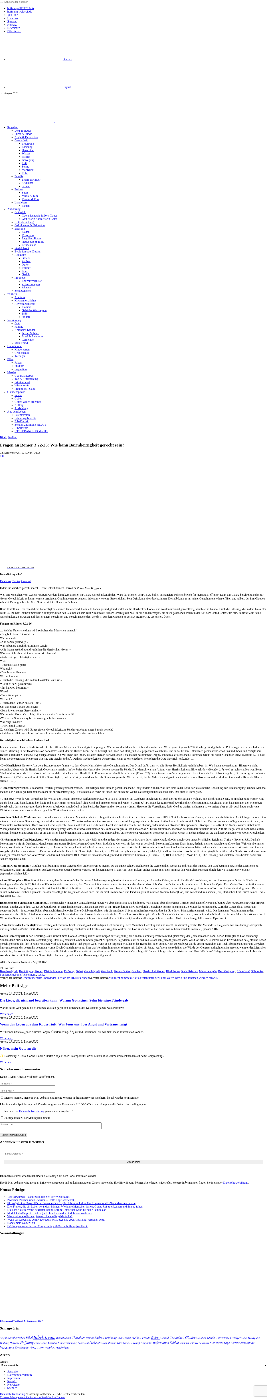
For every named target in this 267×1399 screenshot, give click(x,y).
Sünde (250, 1342)
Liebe (93, 1342)
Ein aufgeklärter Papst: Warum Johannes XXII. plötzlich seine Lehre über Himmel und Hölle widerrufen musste (71, 1203)
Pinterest (26, 581)
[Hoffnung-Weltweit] (81, 121)
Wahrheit (49, 1347)
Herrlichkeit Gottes (154, 971)
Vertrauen (36, 1347)
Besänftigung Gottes (31, 971)
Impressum (13, 1378)
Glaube (190, 1337)
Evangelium (124, 1337)
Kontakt (12, 1381)
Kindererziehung (67, 1343)
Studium (12, 437)
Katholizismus (189, 971)
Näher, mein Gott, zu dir (18, 1048)
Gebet (79, 971)
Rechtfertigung (226, 971)
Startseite (12, 1371)
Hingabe (14, 1343)
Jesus (37, 1343)
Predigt (135, 1343)
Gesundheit (176, 1337)
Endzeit (99, 1337)
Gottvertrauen (223, 1337)
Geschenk (107, 971)
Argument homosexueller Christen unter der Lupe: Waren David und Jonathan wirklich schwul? (163, 977)
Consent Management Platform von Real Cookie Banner (32, 1397)
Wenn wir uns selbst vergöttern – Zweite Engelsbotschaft (39, 1216)
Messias (102, 1343)
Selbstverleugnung (199, 1343)
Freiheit (136, 1337)
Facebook (5, 581)
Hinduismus (173, 971)
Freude (146, 1337)
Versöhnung (29, 974)
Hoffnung (27, 1342)
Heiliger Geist (239, 1337)
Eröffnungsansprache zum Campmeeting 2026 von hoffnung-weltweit (47, 1226)
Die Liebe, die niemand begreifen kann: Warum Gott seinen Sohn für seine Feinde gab (64, 1000)
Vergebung (7, 1347)
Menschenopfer (208, 971)
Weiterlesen (6, 1013)
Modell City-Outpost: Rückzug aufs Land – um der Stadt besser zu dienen (49, 1213)
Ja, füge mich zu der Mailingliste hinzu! (27, 1117)
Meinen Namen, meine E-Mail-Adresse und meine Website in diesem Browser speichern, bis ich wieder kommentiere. (71, 1097)
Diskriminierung (53, 971)
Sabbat (174, 1342)
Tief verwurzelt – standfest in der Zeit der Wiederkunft (38, 1196)
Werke (41, 974)
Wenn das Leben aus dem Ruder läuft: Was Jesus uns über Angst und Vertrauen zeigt (63, 1024)
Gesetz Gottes (122, 971)
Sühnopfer (257, 971)
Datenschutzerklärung (32, 1111)
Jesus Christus (49, 1343)
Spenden (12, 1387)
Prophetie (146, 1343)
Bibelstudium (63, 1337)
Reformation (161, 1342)
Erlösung (69, 971)
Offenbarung (124, 1343)
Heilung (4, 1343)
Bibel (3, 437)
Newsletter (13, 1384)
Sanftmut (184, 1343)
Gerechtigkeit (92, 971)
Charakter (78, 1337)
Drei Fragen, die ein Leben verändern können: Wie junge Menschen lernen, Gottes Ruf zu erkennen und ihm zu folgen (75, 1206)
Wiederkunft (62, 1347)
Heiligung (254, 1337)
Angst (3, 1337)
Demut (90, 1337)
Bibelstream (44, 1337)
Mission (112, 1343)
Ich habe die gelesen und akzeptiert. (38, 1111)
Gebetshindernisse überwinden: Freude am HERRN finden (55, 977)
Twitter (16, 581)
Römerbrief (243, 971)
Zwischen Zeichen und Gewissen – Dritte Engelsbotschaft (40, 1200)
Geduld (164, 1337)
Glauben (136, 971)
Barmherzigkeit (9, 971)
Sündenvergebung (10, 974)
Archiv (4, 1361)
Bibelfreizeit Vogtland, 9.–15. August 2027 (21, 1321)
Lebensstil (83, 1343)
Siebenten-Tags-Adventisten (228, 1343)
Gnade (211, 1337)
